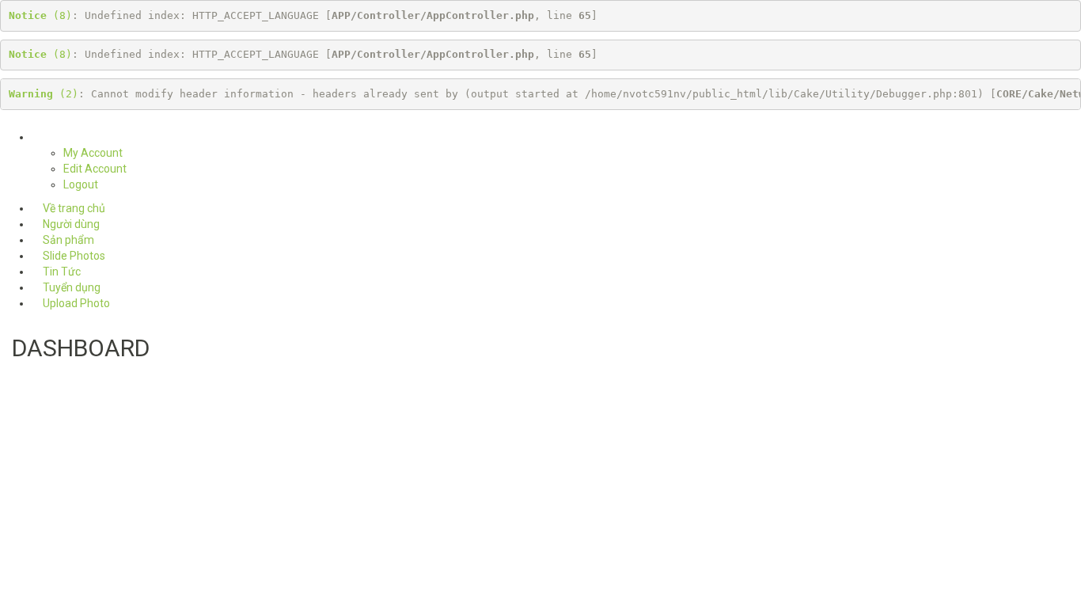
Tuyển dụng (70, 287)
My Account (93, 152)
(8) (40, 15)
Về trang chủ (72, 208)
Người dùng (70, 224)
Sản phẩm (67, 240)
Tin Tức (60, 271)
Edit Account (95, 168)
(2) (43, 94)
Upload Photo (75, 303)
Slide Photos (72, 255)
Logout (80, 184)
